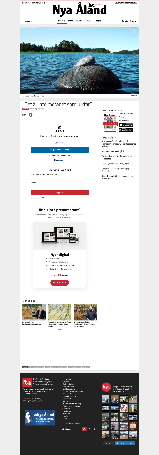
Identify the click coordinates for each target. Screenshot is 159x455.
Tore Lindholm (62, 367)
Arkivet (121, 117)
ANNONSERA (119, 3)
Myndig (65, 401)
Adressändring (68, 394)
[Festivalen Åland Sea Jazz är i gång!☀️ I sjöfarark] (114, 399)
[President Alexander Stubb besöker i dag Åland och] (133, 399)
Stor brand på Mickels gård (113, 151)
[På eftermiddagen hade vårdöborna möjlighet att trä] (124, 399)
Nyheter (25, 109)
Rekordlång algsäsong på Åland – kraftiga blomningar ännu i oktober (59, 324)
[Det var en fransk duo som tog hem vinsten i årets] (106, 408)
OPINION (87, 21)
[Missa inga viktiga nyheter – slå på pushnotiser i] (124, 408)
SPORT (70, 21)
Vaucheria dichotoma (75, 367)
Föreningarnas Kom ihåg (71, 406)
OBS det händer (68, 386)
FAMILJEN (97, 21)
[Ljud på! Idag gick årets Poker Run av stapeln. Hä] (133, 435)
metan (47, 367)
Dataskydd (77, 423)
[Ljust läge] (89, 429)
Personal (66, 381)
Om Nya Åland (68, 423)
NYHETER (61, 21)
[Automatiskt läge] (84, 429)
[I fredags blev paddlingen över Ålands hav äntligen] (106, 399)
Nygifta (65, 416)
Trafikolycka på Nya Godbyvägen (115, 163)
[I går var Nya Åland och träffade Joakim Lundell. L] (106, 435)
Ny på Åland (67, 411)
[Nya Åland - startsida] (80, 17)
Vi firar (65, 418)
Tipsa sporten (68, 398)
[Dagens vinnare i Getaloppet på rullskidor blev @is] (124, 435)
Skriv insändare (68, 384)
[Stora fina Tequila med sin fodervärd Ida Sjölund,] (133, 408)
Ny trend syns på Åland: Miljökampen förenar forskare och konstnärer (84, 324)
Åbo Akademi (86, 367)
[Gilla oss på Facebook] (40, 417)
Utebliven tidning (69, 389)
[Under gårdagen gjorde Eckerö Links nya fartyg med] (114, 408)
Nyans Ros (67, 413)
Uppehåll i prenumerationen (73, 391)
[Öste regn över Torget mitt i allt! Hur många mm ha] (124, 426)
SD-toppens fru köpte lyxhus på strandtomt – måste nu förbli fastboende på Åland (119, 144)
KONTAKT (25, 3)
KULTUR (79, 21)
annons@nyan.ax (46, 384)
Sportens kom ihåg (69, 396)
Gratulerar (66, 408)
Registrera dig (124, 120)
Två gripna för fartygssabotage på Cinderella (116, 170)
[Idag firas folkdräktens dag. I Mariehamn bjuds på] (106, 417)
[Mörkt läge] (94, 429)
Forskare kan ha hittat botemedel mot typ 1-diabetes (119, 157)
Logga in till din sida (126, 113)
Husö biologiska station (36, 367)
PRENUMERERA (131, 3)
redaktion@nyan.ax (46, 381)
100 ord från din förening (72, 403)
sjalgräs (53, 367)
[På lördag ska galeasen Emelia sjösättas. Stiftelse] (114, 435)
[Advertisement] (59, 347)
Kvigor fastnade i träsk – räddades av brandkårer (117, 177)
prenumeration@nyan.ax (44, 388)
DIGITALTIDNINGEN (38, 3)
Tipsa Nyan (67, 379)
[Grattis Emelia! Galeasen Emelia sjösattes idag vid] (114, 426)
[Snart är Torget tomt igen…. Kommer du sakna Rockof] (114, 417)
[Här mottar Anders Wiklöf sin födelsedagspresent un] (106, 426)
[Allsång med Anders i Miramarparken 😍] (133, 417)
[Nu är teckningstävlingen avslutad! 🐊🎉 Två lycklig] (133, 426)
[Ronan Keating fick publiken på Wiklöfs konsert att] (124, 417)
